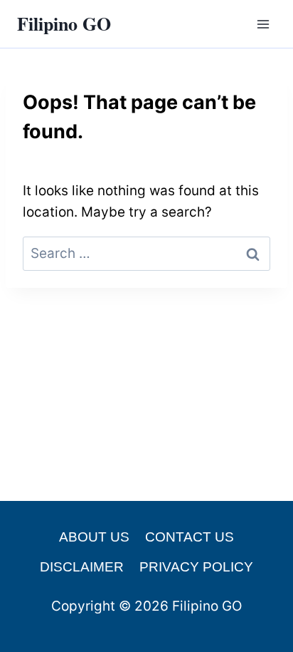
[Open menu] (263, 24)
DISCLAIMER (82, 566)
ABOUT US (94, 536)
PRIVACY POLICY (196, 566)
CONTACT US (189, 536)
